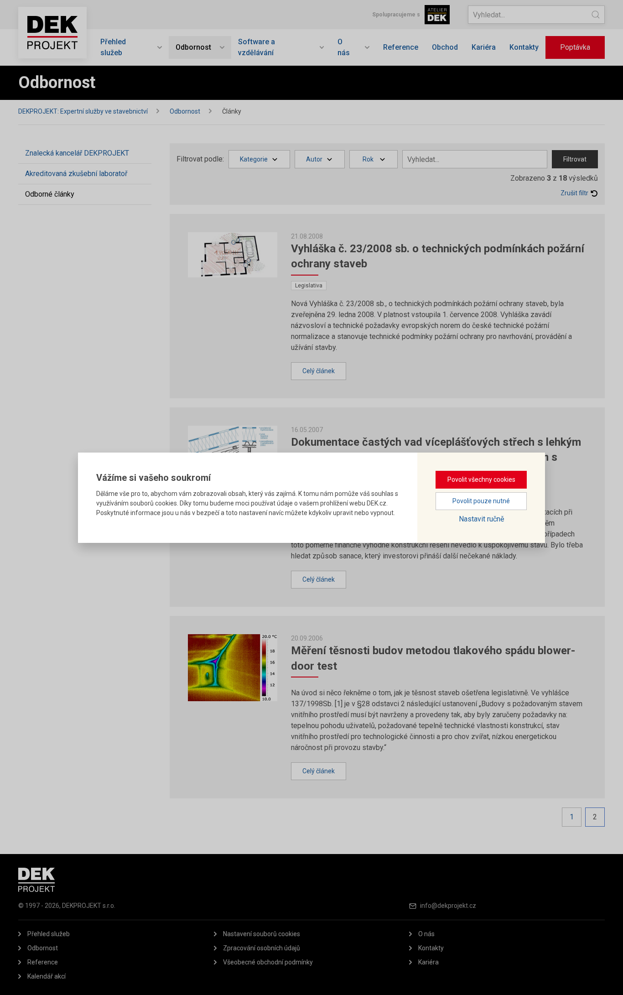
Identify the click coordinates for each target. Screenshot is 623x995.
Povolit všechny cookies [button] (481, 479)
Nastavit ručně (481, 519)
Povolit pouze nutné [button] (481, 501)
